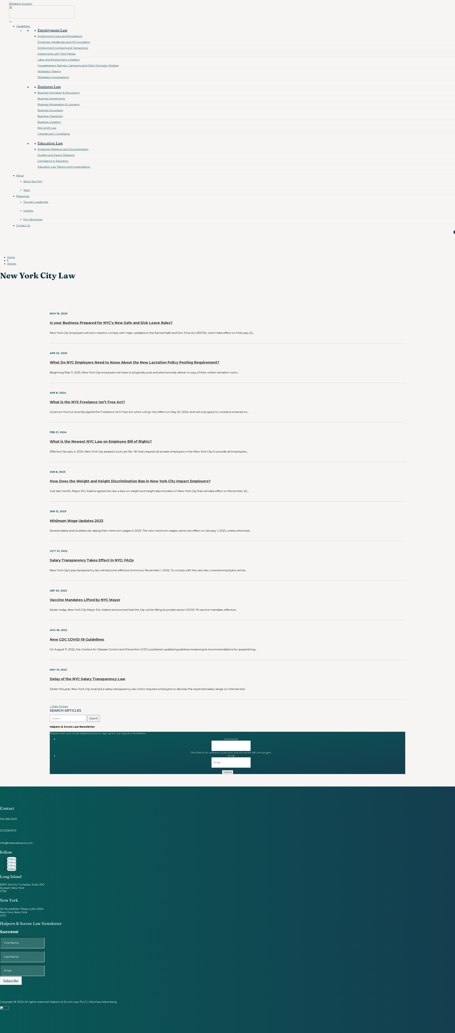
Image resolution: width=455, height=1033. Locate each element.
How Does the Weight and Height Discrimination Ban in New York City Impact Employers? (130, 481)
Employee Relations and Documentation (63, 149)
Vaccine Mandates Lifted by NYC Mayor (85, 600)
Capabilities (23, 26)
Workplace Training (49, 71)
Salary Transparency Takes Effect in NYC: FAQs (92, 560)
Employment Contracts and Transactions (63, 48)
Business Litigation (49, 122)
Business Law (49, 86)
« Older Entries (59, 706)
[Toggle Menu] (10, 21)
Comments (231, 739)
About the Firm (32, 181)
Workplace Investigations (53, 77)
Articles (11, 263)
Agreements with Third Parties (57, 53)
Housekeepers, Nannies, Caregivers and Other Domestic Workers (78, 65)
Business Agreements (51, 98)
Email (231, 755)
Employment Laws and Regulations (60, 36)
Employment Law (52, 30)
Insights (28, 210)
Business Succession (50, 110)
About (20, 175)
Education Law (50, 143)
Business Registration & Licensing (58, 104)
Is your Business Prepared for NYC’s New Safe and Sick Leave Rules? (111, 323)
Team (26, 190)
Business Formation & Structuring (58, 92)
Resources (22, 196)
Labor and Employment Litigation (59, 59)
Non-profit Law (47, 128)
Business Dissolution (50, 116)
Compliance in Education (53, 161)
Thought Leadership (35, 202)
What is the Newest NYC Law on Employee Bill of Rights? (101, 442)
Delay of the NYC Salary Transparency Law (87, 679)
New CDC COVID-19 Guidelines (77, 640)
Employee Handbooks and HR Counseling (64, 42)
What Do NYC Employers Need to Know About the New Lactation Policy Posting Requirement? (134, 362)
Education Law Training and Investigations (64, 166)
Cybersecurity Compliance (54, 133)
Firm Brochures (32, 219)
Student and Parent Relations (56, 155)
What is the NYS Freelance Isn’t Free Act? (87, 402)
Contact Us (23, 225)
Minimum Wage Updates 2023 (76, 521)
